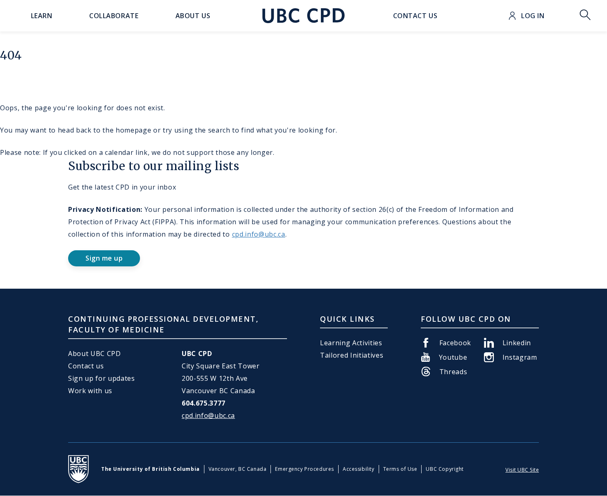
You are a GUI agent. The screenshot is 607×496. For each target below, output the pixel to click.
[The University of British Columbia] (78, 469)
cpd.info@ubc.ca (258, 234)
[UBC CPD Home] (303, 15)
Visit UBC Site (522, 469)
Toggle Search (585, 15)
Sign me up (104, 258)
